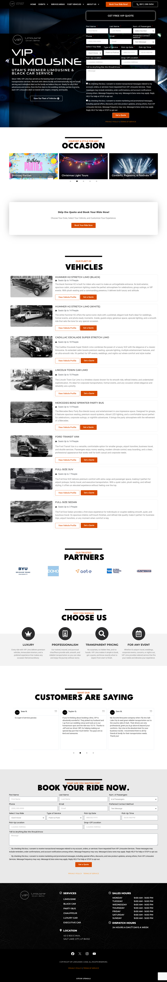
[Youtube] (94, 953)
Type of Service (111, 47)
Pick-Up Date (127, 47)
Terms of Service (128, 122)
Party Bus (69, 908)
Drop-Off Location (130, 58)
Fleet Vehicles (74, 4)
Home (33, 4)
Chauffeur (70, 913)
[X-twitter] (80, 953)
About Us (91, 4)
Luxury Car (70, 918)
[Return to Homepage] (16, 5)
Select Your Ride (93, 47)
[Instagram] (87, 953)
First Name (91, 27)
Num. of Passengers (142, 27)
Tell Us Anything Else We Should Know (103, 67)
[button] (70, 181)
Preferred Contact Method (141, 37)
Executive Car (72, 922)
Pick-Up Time (145, 47)
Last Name (115, 27)
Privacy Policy (112, 122)
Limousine (69, 899)
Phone (89, 36)
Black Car (69, 904)
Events (41, 4)
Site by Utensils (83, 979)
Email (112, 36)
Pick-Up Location (94, 58)
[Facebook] (73, 953)
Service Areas (58, 4)
